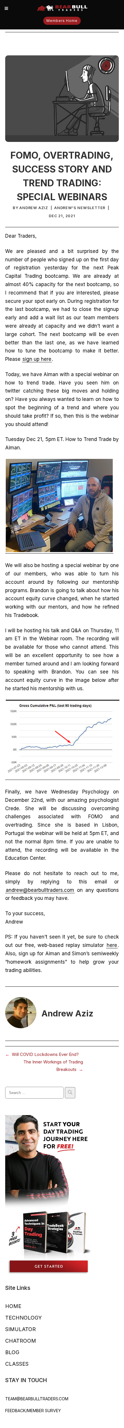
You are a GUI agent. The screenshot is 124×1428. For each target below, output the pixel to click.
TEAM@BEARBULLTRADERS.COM (36, 1398)
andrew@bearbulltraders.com (40, 890)
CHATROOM (20, 1341)
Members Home (62, 20)
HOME (13, 1306)
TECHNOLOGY (23, 1318)
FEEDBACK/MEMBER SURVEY (33, 1410)
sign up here (36, 359)
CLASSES (17, 1364)
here (112, 945)
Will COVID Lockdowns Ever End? (45, 1054)
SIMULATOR (20, 1329)
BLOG (12, 1352)
